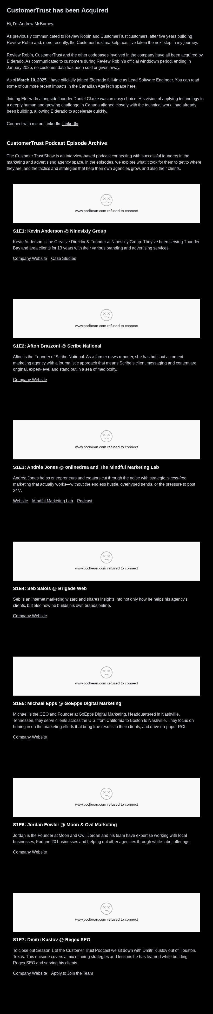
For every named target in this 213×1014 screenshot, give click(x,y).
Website (20, 501)
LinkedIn (70, 123)
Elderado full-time (105, 80)
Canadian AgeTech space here (107, 86)
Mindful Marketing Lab (52, 501)
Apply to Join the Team (72, 973)
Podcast (84, 501)
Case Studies (63, 258)
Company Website (30, 258)
